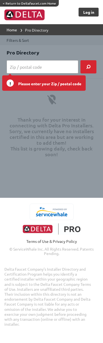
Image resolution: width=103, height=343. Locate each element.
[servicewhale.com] (51, 212)
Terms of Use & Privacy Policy (51, 241)
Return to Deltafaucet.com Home (29, 3)
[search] (88, 66)
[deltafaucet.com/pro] (51, 229)
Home (12, 29)
